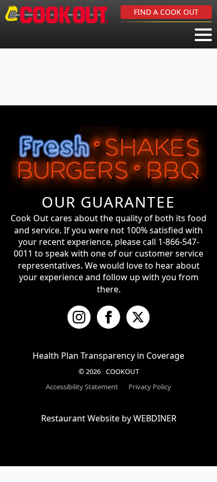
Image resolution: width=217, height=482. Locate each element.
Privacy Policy (150, 386)
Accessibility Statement (82, 386)
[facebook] (108, 317)
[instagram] (79, 317)
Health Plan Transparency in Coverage (108, 355)
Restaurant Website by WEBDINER (108, 418)
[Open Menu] (203, 34)
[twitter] (138, 317)
